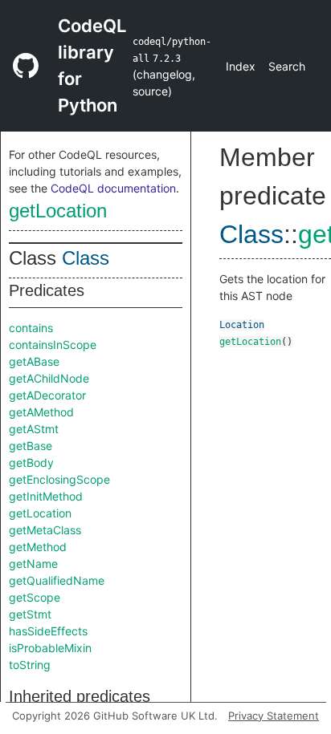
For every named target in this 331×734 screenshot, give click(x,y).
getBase (30, 445)
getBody (31, 462)
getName (33, 563)
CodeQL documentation (113, 188)
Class (85, 258)
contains (31, 328)
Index (240, 66)
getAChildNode (49, 378)
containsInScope (52, 344)
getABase (34, 361)
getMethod (38, 547)
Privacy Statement (273, 715)
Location (241, 325)
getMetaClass (45, 530)
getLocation (58, 210)
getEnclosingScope (59, 479)
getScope (34, 597)
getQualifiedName (56, 580)
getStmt (30, 614)
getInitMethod (46, 496)
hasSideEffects (48, 631)
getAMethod (41, 412)
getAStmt (34, 429)
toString (30, 664)
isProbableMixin (50, 648)
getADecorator (47, 395)
